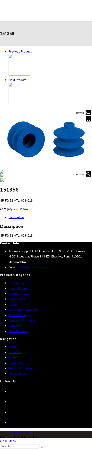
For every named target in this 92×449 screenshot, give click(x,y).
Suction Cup (17, 283)
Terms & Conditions (22, 368)
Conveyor (15, 326)
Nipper (13, 304)
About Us (15, 352)
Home (12, 347)
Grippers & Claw (20, 294)
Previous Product (20, 52)
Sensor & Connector (22, 321)
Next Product (17, 80)
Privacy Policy (18, 374)
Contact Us (16, 363)
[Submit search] (41, 447)
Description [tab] (16, 217)
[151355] (19, 75)
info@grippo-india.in (30, 267)
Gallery (13, 357)
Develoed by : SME (20, 432)
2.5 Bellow (21, 209)
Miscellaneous (18, 331)
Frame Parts (17, 299)
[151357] (19, 103)
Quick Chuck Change (23, 310)
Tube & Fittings (19, 315)
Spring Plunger (19, 288)
